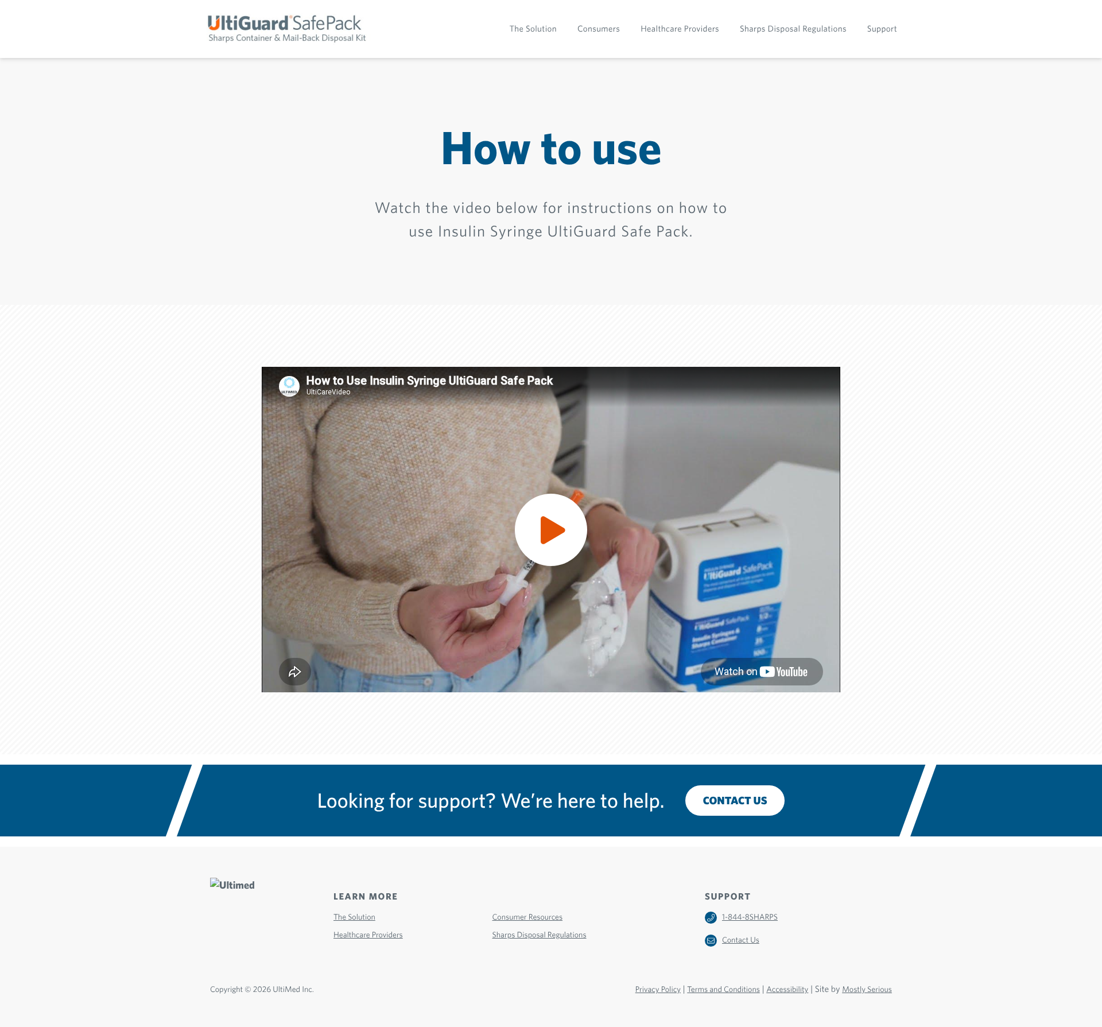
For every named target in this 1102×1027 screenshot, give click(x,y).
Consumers (598, 29)
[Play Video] (551, 529)
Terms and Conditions (723, 989)
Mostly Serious (867, 989)
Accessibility (787, 989)
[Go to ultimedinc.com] (246, 920)
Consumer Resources (527, 917)
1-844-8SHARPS (750, 917)
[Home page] (289, 29)
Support (882, 29)
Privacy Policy (658, 989)
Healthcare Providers (680, 29)
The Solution (533, 29)
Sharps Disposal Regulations (793, 29)
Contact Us (735, 800)
